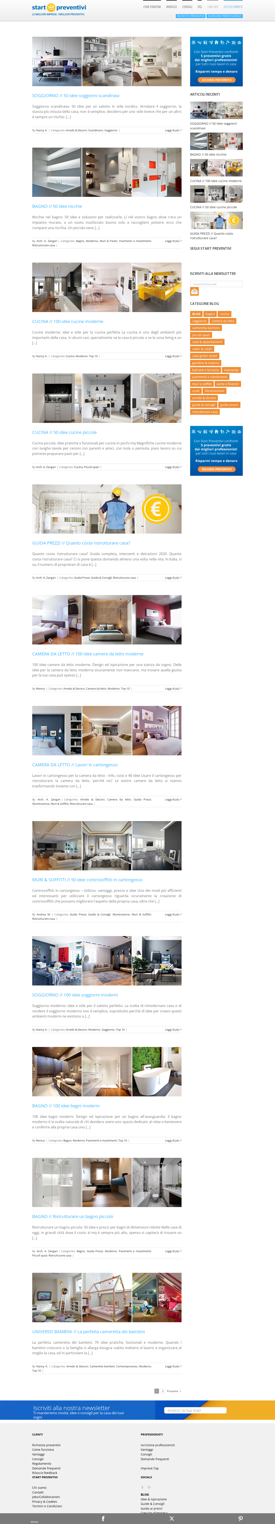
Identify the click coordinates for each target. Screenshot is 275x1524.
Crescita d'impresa (154, 1513)
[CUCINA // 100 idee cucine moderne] (107, 287)
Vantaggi (38, 1454)
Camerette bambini (102, 1366)
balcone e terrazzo (205, 370)
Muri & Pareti (108, 241)
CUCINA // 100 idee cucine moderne (67, 321)
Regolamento (41, 1463)
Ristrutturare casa (43, 245)
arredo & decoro (204, 398)
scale (196, 391)
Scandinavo (95, 130)
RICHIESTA (190, 16)
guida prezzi (229, 405)
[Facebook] (142, 1487)
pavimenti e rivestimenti (209, 377)
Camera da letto (96, 688)
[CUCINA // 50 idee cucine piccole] (107, 398)
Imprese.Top (150, 1468)
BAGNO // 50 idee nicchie (57, 206)
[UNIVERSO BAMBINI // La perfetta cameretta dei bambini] (107, 1297)
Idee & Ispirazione (154, 1499)
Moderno (92, 241)
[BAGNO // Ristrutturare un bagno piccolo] (107, 1182)
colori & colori (202, 349)
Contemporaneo (127, 1366)
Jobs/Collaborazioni (46, 1497)
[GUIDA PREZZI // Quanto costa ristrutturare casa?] (107, 509)
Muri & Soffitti (60, 804)
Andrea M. (43, 914)
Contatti (38, 1492)
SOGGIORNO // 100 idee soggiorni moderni (75, 995)
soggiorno (199, 321)
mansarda (231, 370)
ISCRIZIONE (224, 16)
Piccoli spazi (91, 467)
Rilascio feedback (44, 1473)
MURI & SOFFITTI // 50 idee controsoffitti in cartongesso (87, 880)
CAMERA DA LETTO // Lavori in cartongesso (75, 765)
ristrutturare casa (205, 412)
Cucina (70, 356)
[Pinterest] (240, 1518)
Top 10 (93, 356)
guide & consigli (203, 405)
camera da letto (223, 321)
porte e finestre (228, 384)
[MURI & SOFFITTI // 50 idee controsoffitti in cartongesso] (107, 846)
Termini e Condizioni (47, 1506)
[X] (172, 1518)
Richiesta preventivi (46, 1445)
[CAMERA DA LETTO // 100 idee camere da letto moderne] (107, 619)
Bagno (80, 241)
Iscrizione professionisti (158, 1445)
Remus (40, 688)
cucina (224, 314)
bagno (210, 314)
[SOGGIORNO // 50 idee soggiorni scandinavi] (107, 61)
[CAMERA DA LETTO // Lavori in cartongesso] (107, 730)
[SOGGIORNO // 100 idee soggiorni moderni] (107, 960)
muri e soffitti (202, 384)
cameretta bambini (206, 328)
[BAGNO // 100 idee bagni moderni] (107, 1071)
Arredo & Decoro (76, 130)
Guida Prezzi (82, 578)
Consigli (38, 1459)
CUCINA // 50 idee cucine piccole (64, 432)
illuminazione (214, 391)
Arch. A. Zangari (47, 241)
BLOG (196, 314)
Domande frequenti (46, 1468)
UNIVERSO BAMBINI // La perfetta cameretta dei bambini (88, 1331)
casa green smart (204, 356)
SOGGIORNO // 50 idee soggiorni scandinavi (75, 95)
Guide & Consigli (101, 578)
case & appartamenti (207, 342)
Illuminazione (40, 804)
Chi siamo (39, 1488)
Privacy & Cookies (44, 1502)
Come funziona (43, 1449)
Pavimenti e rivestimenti (135, 241)
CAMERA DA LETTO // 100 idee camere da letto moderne (88, 654)
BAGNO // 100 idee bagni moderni (65, 1106)
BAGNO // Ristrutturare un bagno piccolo (72, 1216)
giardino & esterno (205, 363)
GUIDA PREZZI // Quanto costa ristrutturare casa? (81, 543)
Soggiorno (111, 130)
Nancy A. (41, 130)
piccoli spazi (201, 335)
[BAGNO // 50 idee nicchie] (107, 172)
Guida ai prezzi (151, 1508)
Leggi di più (172, 130)
